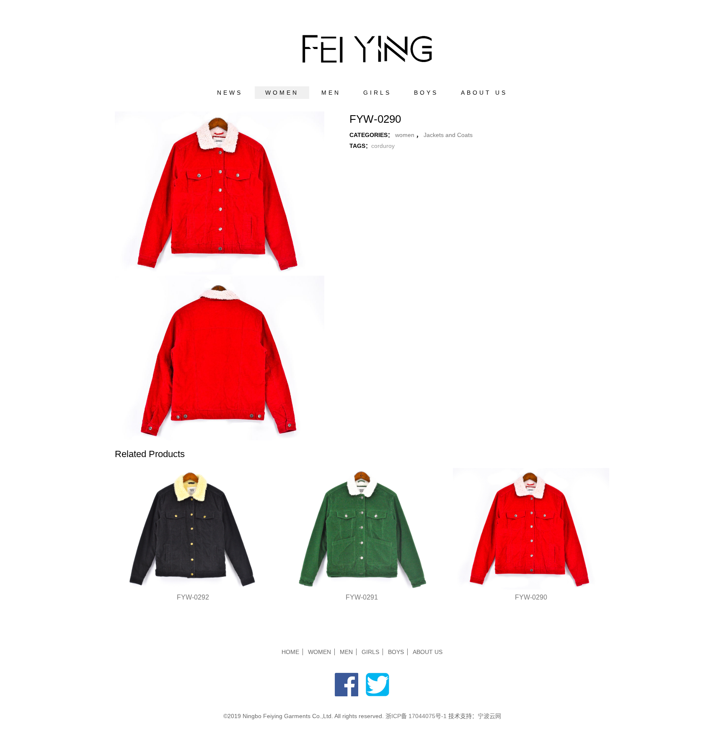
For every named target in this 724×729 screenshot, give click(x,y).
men (331, 92)
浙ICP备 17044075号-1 (416, 716)
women (282, 92)
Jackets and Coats (448, 135)
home (290, 652)
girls (377, 92)
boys (426, 92)
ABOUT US (484, 92)
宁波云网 (489, 716)
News (230, 92)
